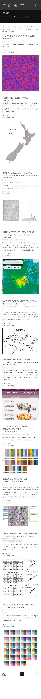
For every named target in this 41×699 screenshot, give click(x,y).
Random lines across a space (17, 173)
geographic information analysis (12, 182)
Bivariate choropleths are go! (17, 604)
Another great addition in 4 (13, 607)
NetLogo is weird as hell (14, 479)
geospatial (6, 41)
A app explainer (16, 359)
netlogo (5, 367)
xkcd (4, 306)
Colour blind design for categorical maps (14, 427)
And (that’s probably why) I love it (13, 481)
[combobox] (36, 5)
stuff (21, 41)
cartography (23, 105)
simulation (12, 367)
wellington (20, 239)
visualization (33, 105)
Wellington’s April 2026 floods (18, 232)
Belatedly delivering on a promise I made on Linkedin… (19, 103)
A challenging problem (9, 431)
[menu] (4, 5)
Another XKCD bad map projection (19, 301)
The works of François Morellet (18, 36)
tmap (4, 612)
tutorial (15, 41)
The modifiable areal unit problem (20, 533)
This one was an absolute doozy (14, 304)
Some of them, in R (8, 38)
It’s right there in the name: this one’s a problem (17, 536)
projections (6, 309)
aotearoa (12, 239)
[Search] (36, 5)
